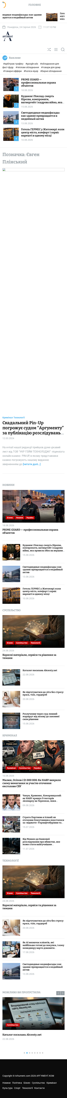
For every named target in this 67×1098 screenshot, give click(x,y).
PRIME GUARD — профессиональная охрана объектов (38, 82)
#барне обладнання (51, 71)
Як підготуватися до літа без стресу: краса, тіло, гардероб (43, 693)
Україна (29, 518)
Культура (7, 1088)
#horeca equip (31, 71)
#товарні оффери (12, 71)
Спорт (17, 1088)
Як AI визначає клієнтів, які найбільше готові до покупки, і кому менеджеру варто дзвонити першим (43, 946)
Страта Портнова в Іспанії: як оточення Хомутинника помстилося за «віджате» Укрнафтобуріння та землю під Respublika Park (43, 821)
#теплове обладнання (28, 67)
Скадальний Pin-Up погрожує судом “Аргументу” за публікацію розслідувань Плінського (33, 430)
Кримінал (7, 417)
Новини (19, 518)
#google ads (32, 63)
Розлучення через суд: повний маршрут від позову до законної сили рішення (41, 716)
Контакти (39, 1088)
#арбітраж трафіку (13, 63)
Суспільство (21, 643)
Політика (17, 1082)
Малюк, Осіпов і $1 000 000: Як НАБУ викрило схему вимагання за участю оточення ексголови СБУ (31, 783)
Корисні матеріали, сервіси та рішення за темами (29, 656)
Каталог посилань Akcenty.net (40, 670)
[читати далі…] (31, 464)
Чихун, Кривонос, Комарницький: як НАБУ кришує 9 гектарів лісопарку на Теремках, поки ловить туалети (42, 799)
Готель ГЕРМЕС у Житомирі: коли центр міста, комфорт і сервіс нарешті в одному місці (42, 132)
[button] (58, 993)
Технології (19, 417)
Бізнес (10, 518)
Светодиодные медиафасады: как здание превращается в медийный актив (40, 115)
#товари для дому (50, 67)
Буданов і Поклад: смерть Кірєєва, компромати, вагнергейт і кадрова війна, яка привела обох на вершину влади (42, 101)
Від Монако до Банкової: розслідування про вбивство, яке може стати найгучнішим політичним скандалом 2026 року (42, 843)
